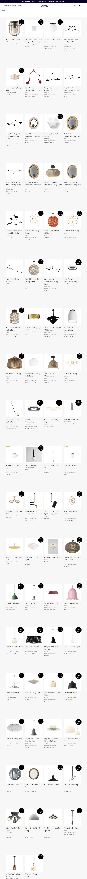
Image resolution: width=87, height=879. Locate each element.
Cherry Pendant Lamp (72, 828)
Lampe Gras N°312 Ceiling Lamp (31, 512)
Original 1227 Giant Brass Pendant (32, 739)
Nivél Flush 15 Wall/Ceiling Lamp (70, 280)
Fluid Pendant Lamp (71, 738)
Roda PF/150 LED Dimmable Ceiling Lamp (33, 183)
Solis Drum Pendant (32, 646)
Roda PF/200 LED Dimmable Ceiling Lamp (72, 183)
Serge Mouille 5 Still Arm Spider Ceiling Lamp (51, 281)
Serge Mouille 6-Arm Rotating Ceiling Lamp (72, 89)
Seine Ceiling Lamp (13, 39)
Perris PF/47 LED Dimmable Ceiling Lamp (53, 183)
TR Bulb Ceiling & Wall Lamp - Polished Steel (33, 40)
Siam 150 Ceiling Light (14, 738)
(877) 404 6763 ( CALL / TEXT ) (13, 6)
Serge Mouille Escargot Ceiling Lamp (52, 328)
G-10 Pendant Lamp (51, 784)
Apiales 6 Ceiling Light (14, 511)
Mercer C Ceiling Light (33, 327)
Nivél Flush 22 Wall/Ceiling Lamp (32, 420)
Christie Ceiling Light (52, 557)
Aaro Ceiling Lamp (12, 279)
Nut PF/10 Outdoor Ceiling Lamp (71, 328)
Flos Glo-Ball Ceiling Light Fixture (32, 374)
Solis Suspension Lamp (72, 419)
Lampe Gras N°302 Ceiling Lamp (12, 420)
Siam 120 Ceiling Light (14, 557)
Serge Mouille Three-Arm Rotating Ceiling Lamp (13, 184)
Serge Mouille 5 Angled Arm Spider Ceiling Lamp (14, 233)
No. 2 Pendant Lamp (32, 465)
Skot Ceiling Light (12, 784)
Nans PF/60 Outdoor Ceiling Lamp (32, 280)
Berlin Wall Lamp (31, 784)
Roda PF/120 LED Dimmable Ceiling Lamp (72, 135)
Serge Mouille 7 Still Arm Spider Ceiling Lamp (71, 41)
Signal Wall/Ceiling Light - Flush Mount (51, 739)
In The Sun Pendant (13, 874)
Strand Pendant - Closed (14, 646)
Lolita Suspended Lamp (72, 603)
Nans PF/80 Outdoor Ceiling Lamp (51, 231)
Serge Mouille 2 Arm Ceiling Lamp (51, 89)
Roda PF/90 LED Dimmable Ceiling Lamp (33, 135)
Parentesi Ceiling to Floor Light (51, 466)
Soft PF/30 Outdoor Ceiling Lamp (51, 374)
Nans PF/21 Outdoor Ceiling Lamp (13, 328)
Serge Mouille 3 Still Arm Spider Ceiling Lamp (13, 136)
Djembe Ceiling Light (52, 603)
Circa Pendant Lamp (71, 784)
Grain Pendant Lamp (71, 692)
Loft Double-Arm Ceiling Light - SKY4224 (33, 89)
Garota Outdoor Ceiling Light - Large (72, 558)
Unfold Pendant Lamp (13, 603)
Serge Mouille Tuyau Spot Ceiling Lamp (51, 512)
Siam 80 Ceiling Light (32, 692)
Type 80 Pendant (31, 603)
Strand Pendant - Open (72, 646)
